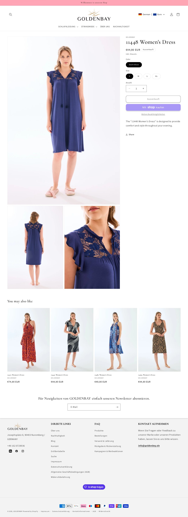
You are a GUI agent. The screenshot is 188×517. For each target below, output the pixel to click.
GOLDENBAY (17, 511)
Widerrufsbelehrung (60, 477)
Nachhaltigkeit (58, 436)
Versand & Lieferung (104, 441)
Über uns (55, 430)
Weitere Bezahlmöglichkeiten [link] (153, 114)
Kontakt (55, 446)
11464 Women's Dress (146, 375)
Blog (53, 441)
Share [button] (131, 134)
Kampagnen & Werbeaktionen (109, 451)
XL (158, 77)
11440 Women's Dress (59, 375)
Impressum (56, 461)
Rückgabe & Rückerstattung (108, 446)
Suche (54, 456)
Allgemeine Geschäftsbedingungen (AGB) (70, 472)
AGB (94, 511)
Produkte (99, 430)
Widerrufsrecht (104, 511)
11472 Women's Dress (15, 375)
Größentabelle (58, 451)
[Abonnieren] (117, 407)
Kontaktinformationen (81, 511)
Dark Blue (135, 65)
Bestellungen (101, 436)
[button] (10, 14)
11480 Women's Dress (103, 375)
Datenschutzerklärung (61, 466)
